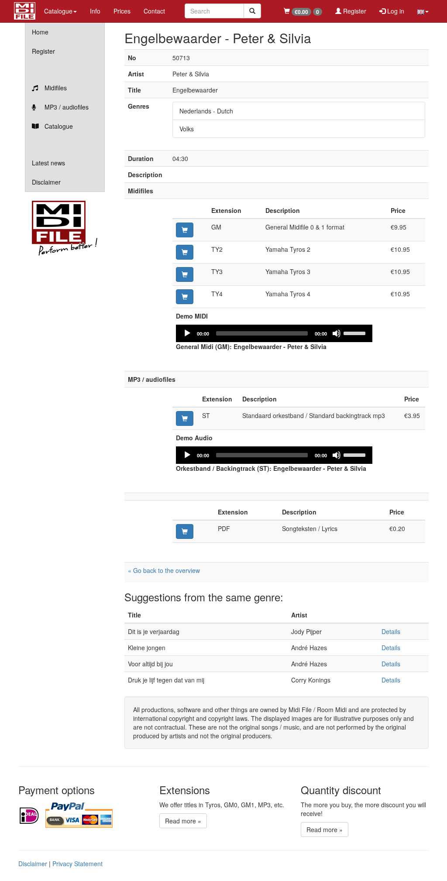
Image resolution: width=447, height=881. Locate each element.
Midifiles (55, 87)
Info (95, 11)
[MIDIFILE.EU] (24, 9)
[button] (423, 11)
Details (391, 631)
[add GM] (184, 230)
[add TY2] (184, 252)
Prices (122, 11)
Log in (394, 11)
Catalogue (58, 126)
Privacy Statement (77, 863)
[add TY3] (184, 274)
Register (353, 11)
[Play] (187, 333)
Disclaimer (46, 182)
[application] (274, 333)
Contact (154, 11)
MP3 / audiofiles (66, 107)
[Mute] (336, 333)
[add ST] (184, 418)
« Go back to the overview (164, 570)
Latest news (48, 162)
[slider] (356, 332)
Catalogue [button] (58, 11)
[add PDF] (184, 531)
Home (40, 31)
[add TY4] (184, 296)
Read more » (183, 820)
